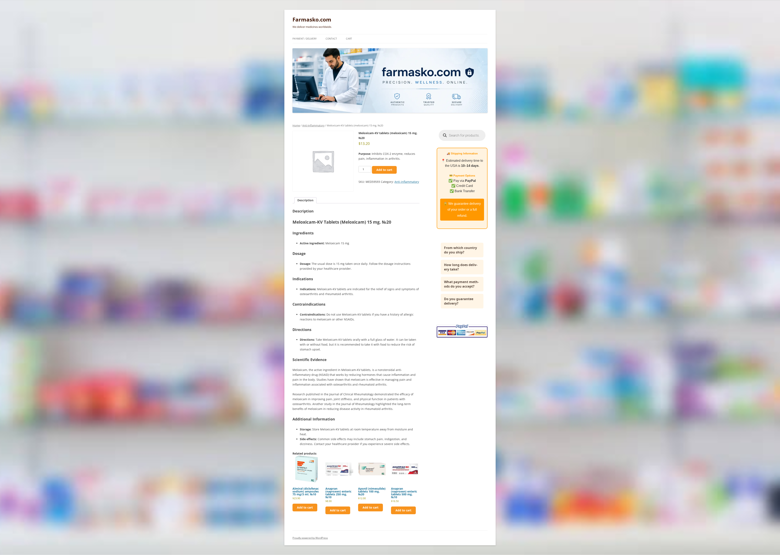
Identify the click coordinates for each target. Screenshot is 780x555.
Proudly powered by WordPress (310, 538)
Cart (349, 38)
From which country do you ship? (460, 250)
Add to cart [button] (305, 507)
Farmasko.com (311, 19)
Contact (331, 38)
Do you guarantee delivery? (458, 301)
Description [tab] (305, 200)
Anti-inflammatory (313, 125)
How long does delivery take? (460, 267)
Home (296, 125)
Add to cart (384, 170)
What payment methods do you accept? (461, 284)
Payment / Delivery (304, 38)
